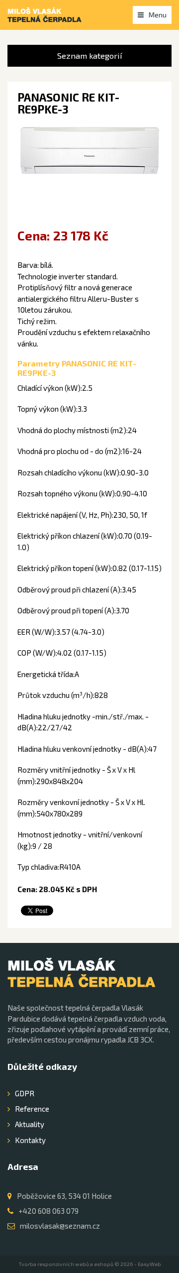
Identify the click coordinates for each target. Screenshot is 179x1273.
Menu (158, 14)
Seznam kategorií (89, 55)
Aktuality (29, 1124)
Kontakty (30, 1140)
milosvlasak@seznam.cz (60, 1225)
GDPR (24, 1093)
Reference (32, 1108)
